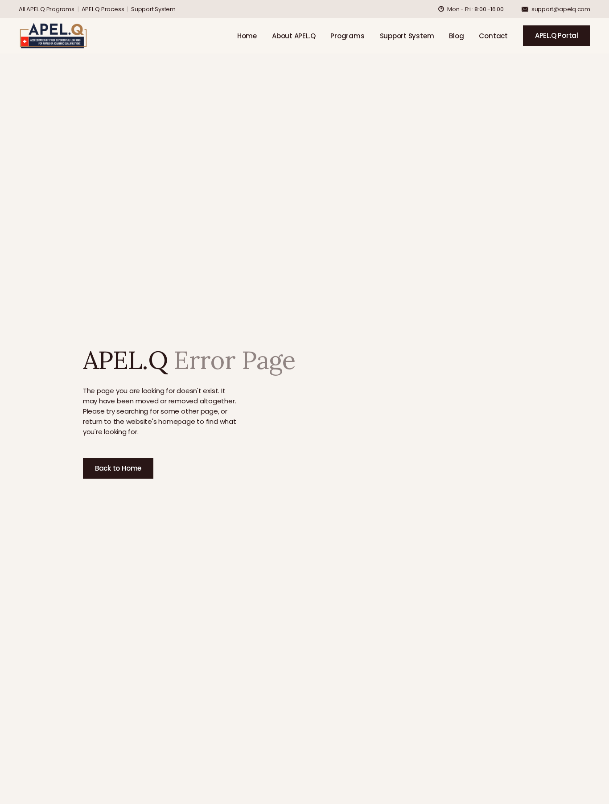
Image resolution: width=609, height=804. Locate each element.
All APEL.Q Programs (46, 9)
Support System (153, 9)
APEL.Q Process (103, 9)
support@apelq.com (560, 9)
